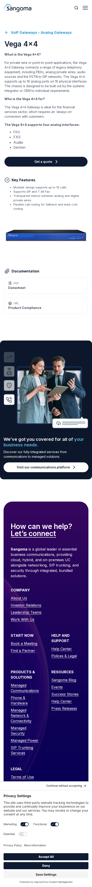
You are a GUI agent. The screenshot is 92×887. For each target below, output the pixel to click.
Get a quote (43, 161)
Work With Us (22, 619)
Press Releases (64, 708)
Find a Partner (23, 650)
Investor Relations (26, 605)
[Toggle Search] (76, 7)
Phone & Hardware (19, 700)
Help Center (61, 649)
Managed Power (25, 740)
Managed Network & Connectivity (21, 715)
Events (57, 687)
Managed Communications (25, 688)
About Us (19, 598)
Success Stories (65, 694)
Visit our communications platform (43, 467)
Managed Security (18, 731)
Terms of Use (22, 777)
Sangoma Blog (63, 680)
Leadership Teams (26, 612)
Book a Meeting (24, 643)
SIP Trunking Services (22, 750)
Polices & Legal (64, 656)
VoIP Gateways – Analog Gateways (41, 32)
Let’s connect (33, 534)
